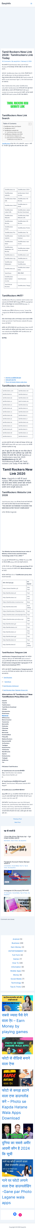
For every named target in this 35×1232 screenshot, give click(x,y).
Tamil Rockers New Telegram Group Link (15, 690)
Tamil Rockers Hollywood (10, 686)
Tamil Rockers (8, 677)
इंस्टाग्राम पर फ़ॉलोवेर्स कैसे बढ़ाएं (13, 378)
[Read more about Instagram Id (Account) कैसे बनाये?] (17, 904)
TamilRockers (6, 143)
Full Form (16, 955)
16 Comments (6, 61)
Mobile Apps (15, 971)
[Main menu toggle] (31, 3)
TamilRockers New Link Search (12, 126)
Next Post (18, 822)
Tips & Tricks (14, 840)
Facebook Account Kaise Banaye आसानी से (17, 862)
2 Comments (7, 865)
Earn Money (16, 947)
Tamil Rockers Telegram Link (14, 136)
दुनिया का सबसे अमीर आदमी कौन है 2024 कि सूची (16, 1148)
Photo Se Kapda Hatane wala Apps (16, 382)
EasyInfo (6, 3)
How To (22, 865)
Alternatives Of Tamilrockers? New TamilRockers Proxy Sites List (16, 138)
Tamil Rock (7, 682)
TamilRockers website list (11, 130)
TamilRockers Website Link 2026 (13, 134)
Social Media (15, 865)
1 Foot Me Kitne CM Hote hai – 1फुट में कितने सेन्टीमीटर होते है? (17, 837)
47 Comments (7, 893)
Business (15, 943)
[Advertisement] (17, 25)
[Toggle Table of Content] (29, 123)
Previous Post (17, 819)
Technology (16, 983)
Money (16, 975)
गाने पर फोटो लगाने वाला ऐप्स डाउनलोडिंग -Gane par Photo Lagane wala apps (17, 1191)
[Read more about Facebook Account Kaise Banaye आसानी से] (17, 877)
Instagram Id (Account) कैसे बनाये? (16, 890)
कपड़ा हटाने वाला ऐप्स (11, 380)
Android (16, 939)
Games (16, 959)
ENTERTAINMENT (16, 951)
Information (7, 840)
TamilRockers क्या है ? (9, 128)
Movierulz (5, 715)
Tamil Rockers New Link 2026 (14, 132)
